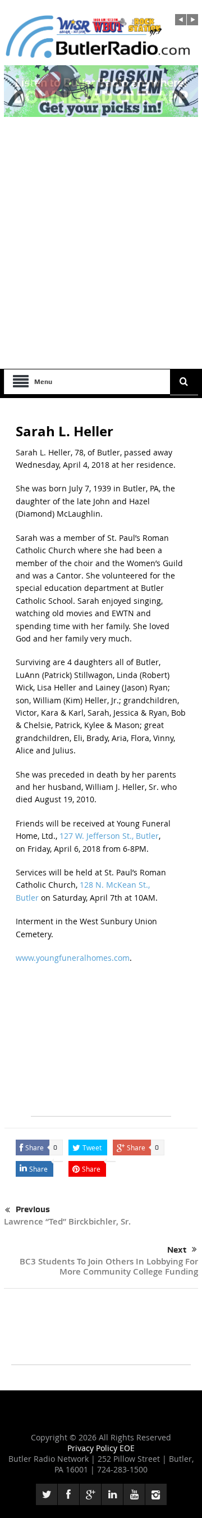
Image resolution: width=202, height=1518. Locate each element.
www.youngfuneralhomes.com (73, 957)
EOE (127, 1448)
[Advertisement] (101, 262)
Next (176, 1250)
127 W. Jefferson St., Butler (109, 835)
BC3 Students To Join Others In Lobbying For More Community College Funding (109, 1266)
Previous (33, 1209)
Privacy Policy (93, 1448)
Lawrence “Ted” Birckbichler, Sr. (67, 1221)
